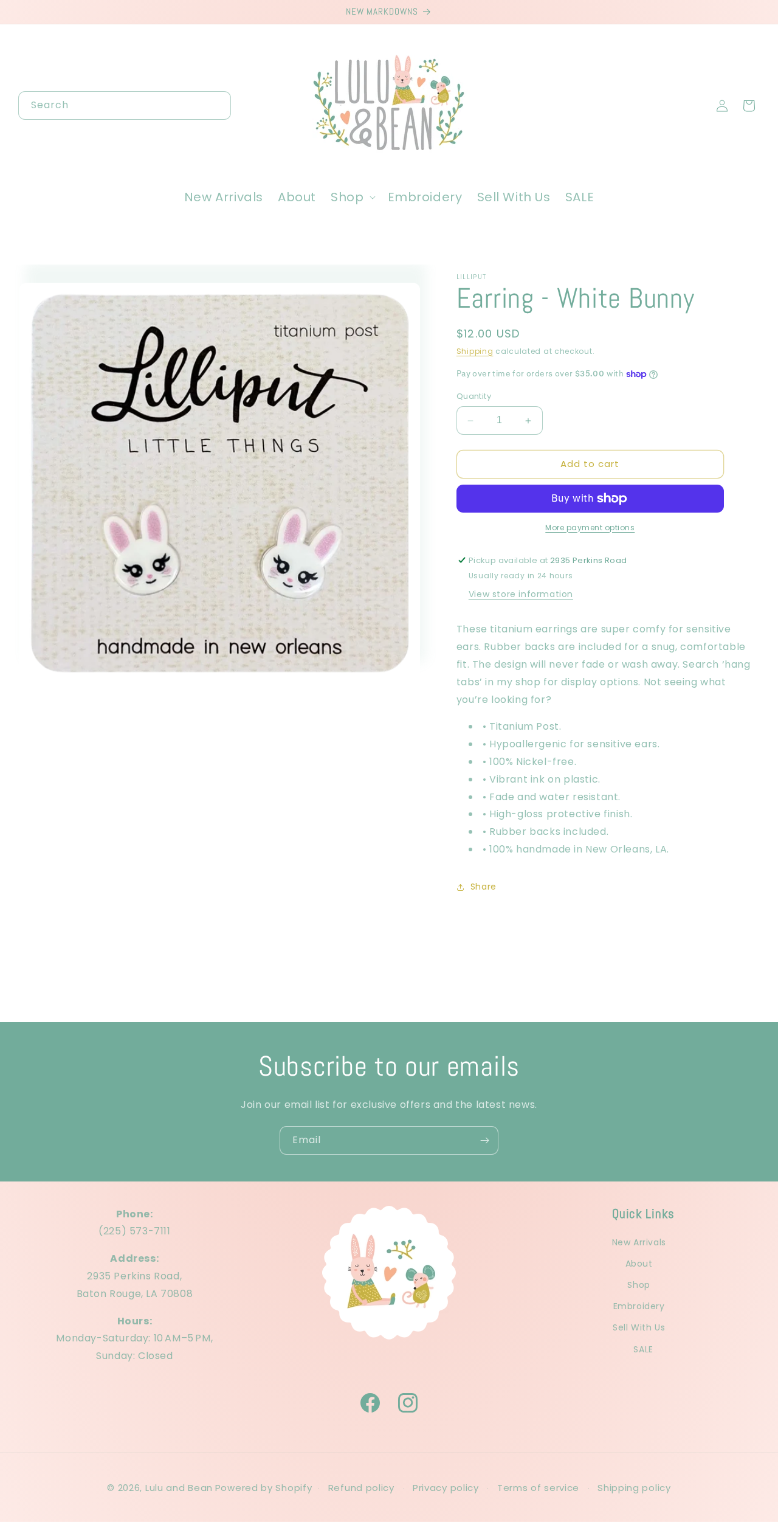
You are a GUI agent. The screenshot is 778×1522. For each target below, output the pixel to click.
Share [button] (483, 887)
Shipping (475, 351)
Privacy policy (446, 1487)
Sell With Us (639, 1328)
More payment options (590, 527)
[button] (351, 197)
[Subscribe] (484, 1140)
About (639, 1263)
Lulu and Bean (179, 1487)
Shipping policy (634, 1487)
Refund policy (361, 1487)
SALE (643, 1349)
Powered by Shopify (263, 1487)
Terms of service (538, 1487)
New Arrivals (639, 1242)
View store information (521, 595)
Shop (638, 1285)
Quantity (473, 397)
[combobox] (124, 105)
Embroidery (639, 1307)
